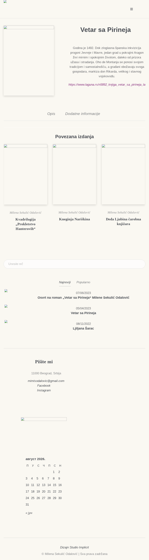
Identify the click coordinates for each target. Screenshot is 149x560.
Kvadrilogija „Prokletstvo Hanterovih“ (25, 224)
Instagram (44, 390)
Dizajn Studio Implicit (74, 547)
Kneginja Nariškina (74, 219)
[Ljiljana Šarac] (11, 326)
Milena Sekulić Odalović (25, 212)
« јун (29, 513)
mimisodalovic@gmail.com (46, 381)
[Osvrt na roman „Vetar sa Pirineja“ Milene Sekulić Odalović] (11, 295)
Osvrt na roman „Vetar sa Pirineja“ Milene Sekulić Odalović (83, 297)
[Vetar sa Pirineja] (11, 310)
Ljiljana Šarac (83, 328)
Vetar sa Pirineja (83, 313)
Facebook (44, 385)
